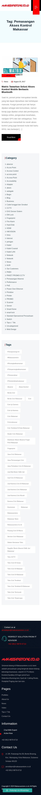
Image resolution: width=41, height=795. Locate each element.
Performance (12, 282)
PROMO (10, 299)
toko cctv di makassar (15, 574)
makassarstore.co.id (14, 525)
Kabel (9, 245)
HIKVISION (11, 232)
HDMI (9, 228)
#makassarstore (13, 357)
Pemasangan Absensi (15, 279)
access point (11, 174)
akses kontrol (23, 387)
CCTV (9, 208)
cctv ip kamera (12, 410)
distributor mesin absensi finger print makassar (18, 441)
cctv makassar (12, 416)
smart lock (11, 312)
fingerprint (11, 448)
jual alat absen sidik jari (16, 472)
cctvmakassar (12, 422)
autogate (10, 191)
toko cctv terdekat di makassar (18, 586)
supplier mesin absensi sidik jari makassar (18, 549)
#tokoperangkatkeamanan (16, 369)
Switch (9, 319)
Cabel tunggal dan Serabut (17, 205)
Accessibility (11, 181)
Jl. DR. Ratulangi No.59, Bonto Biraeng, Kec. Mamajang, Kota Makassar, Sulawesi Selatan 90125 (21, 757)
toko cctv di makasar (15, 569)
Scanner (10, 302)
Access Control (12, 171)
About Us (5, 699)
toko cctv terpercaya (14, 598)
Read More (11, 137)
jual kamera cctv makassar (17, 489)
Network (10, 255)
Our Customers (12, 269)
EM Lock (10, 215)
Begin (9, 194)
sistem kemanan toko (15, 542)
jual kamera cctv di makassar (18, 484)
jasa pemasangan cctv (15, 460)
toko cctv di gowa (14, 563)
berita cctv (11, 393)
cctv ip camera (12, 404)
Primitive (10, 292)
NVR (8, 265)
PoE (8, 285)
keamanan (11, 507)
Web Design (11, 329)
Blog (8, 198)
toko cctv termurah (14, 592)
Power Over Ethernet (15, 289)
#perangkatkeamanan (15, 363)
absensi (10, 164)
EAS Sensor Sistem (14, 211)
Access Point (12, 178)
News (6, 82)
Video (4, 708)
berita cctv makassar (14, 399)
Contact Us (6, 716)
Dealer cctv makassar (15, 434)
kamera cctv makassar (15, 501)
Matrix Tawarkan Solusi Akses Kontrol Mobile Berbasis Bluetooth (18, 89)
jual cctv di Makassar (15, 478)
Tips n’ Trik (6, 712)
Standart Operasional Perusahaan (20, 316)
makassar (24, 507)
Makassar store (12, 519)
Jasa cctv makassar (14, 454)
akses (9, 188)
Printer (9, 296)
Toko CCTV (11, 557)
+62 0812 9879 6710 (17, 644)
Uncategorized (12, 326)
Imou (8, 235)
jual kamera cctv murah (16, 495)
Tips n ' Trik (11, 323)
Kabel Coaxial (12, 248)
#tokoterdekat (12, 375)
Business (10, 201)
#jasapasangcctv (13, 352)
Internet (9, 238)
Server (9, 306)
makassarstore (12, 513)
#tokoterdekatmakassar (15, 381)
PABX (9, 272)
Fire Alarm (11, 221)
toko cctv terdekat (14, 580)
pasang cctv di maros (15, 530)
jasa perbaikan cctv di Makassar (19, 466)
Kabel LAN (11, 252)
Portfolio (5, 695)
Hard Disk (10, 225)
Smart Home (11, 309)
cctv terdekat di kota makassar (18, 428)
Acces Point (11, 168)
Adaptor (10, 184)
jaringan (10, 242)
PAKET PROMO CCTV (16, 275)
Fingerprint (11, 218)
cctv (29, 399)
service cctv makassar (15, 536)
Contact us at (15, 628)
